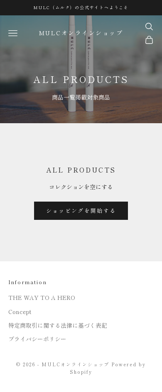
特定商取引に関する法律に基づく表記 (57, 325)
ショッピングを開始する (81, 210)
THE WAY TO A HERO (41, 297)
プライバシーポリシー (37, 339)
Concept (19, 311)
